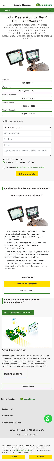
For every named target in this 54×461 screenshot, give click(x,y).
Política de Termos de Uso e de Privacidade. (29, 168)
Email (33, 162)
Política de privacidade (11, 422)
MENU (4, 5)
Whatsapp (9, 162)
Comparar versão (27, 291)
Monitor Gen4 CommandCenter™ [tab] (18, 312)
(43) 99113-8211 (28, 113)
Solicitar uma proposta (27, 283)
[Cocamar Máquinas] (33, 5)
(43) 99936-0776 (28, 106)
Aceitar (13, 457)
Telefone (22, 162)
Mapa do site (7, 415)
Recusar (40, 457)
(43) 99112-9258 (28, 98)
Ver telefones (28, 386)
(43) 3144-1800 (28, 83)
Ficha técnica (28, 277)
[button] (4, 60)
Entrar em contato (27, 174)
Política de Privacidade (23, 450)
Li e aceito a (25, 168)
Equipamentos (8, 409)
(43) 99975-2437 (28, 90)
